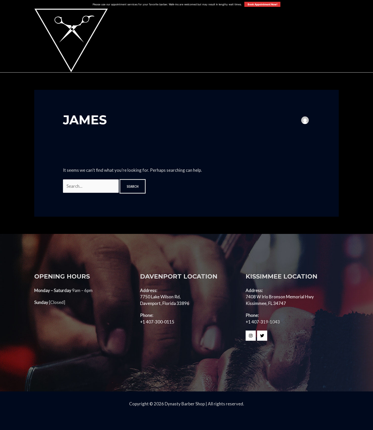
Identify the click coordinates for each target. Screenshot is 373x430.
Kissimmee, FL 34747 (266, 303)
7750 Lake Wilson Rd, (160, 296)
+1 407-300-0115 (157, 321)
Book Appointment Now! (262, 4)
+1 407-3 (254, 321)
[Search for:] (91, 186)
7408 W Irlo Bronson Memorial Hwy (280, 296)
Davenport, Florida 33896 (164, 303)
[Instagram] (251, 336)
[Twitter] (262, 336)
